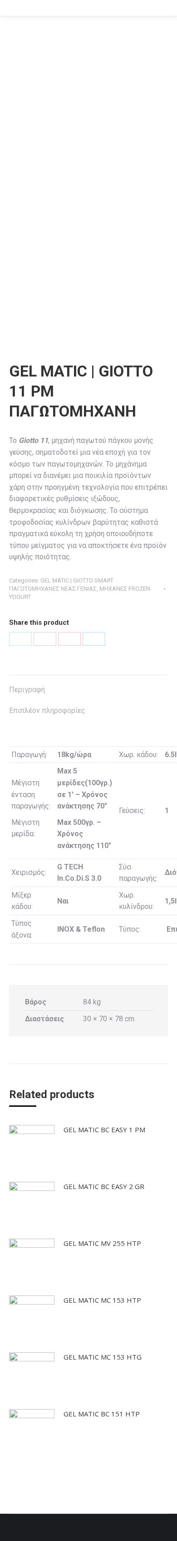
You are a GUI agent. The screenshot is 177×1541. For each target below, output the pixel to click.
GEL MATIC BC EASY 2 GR (104, 1186)
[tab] (88, 685)
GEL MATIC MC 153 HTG (103, 1356)
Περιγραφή (27, 689)
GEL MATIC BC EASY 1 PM (104, 1129)
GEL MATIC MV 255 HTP (102, 1243)
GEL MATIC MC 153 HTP (102, 1300)
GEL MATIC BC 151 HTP (102, 1413)
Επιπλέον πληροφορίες (47, 710)
